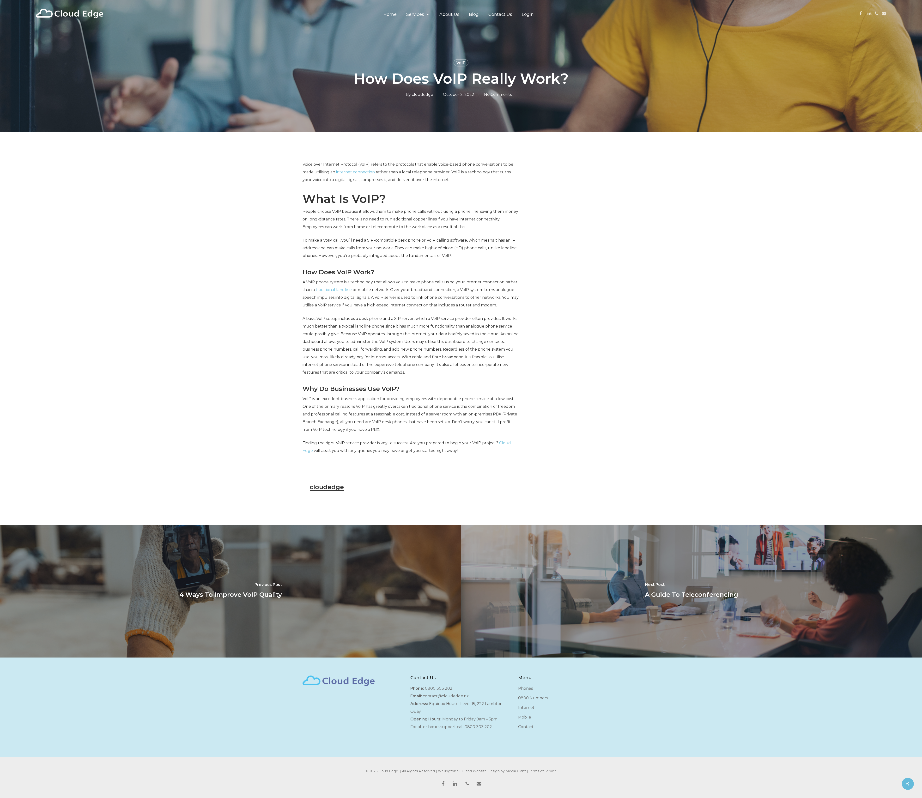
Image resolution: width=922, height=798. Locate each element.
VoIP (461, 63)
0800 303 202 (438, 688)
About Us (449, 14)
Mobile (524, 717)
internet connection (355, 172)
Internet (526, 707)
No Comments (498, 94)
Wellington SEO (451, 771)
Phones (525, 688)
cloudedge (422, 94)
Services (415, 14)
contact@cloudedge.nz (446, 696)
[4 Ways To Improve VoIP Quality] (230, 591)
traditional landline (334, 289)
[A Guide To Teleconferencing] (691, 591)
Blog (474, 14)
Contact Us (500, 14)
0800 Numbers (533, 698)
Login (528, 14)
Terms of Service (543, 771)
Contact (526, 727)
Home (390, 14)
